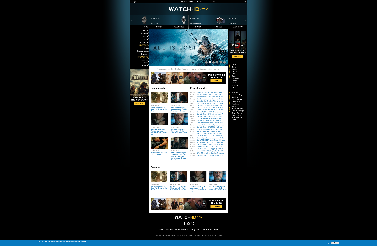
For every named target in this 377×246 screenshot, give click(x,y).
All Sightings (143, 42)
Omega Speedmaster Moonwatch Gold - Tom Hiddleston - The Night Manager (211, 138)
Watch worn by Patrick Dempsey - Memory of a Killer (211, 129)
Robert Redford (232, 23)
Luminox (235, 85)
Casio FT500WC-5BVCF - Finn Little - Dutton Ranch (211, 105)
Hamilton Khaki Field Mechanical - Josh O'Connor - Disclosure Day (159, 131)
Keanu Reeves (237, 113)
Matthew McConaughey (195, 23)
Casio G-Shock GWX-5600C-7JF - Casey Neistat (211, 155)
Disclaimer (168, 230)
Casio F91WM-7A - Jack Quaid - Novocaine (211, 140)
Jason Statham (237, 99)
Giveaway (144, 54)
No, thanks (334, 243)
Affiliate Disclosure (181, 230)
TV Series (218, 27)
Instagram (144, 60)
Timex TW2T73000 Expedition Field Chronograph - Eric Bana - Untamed (211, 151)
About (161, 230)
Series (145, 39)
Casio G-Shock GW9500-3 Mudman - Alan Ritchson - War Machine (211, 127)
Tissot (234, 83)
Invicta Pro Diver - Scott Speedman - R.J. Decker (211, 125)
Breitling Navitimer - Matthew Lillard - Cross (211, 131)
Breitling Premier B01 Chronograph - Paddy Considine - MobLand (179, 109)
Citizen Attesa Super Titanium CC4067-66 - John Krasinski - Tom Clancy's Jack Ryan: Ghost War (178, 156)
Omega (234, 71)
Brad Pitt (235, 97)
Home (145, 27)
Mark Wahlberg (237, 117)
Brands (159, 27)
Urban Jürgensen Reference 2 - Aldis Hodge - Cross (211, 133)
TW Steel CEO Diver (155, 18)
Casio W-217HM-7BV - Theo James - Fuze (211, 112)
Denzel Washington (238, 111)
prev (131, 20)
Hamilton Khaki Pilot (194, 18)
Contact (145, 66)
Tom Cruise (236, 104)
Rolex (234, 76)
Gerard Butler (236, 102)
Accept (327, 243)
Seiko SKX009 (232, 18)
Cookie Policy (206, 230)
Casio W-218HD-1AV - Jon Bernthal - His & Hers (211, 136)
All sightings (237, 27)
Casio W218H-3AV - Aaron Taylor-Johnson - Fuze (211, 116)
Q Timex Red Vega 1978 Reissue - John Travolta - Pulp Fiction (211, 118)
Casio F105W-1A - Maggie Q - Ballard (210, 149)
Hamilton (235, 69)
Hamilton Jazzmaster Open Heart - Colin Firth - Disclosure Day (179, 131)
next (245, 20)
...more (234, 87)
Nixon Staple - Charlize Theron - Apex (159, 153)
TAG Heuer (236, 78)
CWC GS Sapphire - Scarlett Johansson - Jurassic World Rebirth (211, 153)
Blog (146, 48)
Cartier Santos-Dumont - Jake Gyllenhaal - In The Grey (211, 110)
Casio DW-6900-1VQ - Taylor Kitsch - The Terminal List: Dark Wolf (211, 144)
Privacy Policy (195, 230)
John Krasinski (237, 115)
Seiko (234, 67)
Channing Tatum (154, 23)
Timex (234, 74)
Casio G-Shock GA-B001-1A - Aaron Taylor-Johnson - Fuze (211, 114)
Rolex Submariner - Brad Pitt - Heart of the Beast (159, 109)
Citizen (234, 80)
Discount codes (142, 51)
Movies (198, 27)
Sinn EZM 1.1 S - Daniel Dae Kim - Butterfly (211, 142)
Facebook (144, 63)
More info (83, 241)
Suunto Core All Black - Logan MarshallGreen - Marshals (211, 120)
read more (216, 69)
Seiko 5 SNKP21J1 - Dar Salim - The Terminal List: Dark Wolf (211, 146)
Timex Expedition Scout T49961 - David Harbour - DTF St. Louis (211, 123)
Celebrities (178, 27)
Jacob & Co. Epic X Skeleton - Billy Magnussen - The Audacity (211, 107)
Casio (234, 65)
